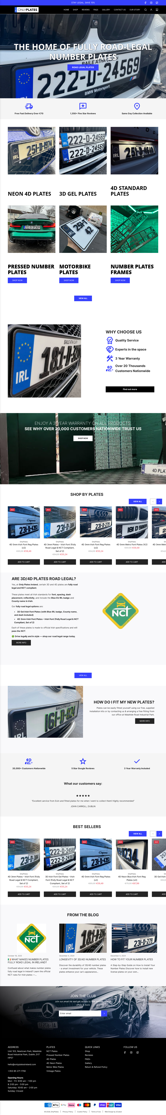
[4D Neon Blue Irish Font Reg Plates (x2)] (132, 855)
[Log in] (151, 10)
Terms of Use (96, 1112)
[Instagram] (151, 2)
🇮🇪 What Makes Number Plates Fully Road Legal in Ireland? (28, 961)
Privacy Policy (68, 1112)
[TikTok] (157, 2)
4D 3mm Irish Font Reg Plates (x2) (95, 546)
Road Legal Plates (83, 67)
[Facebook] (145, 2)
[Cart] (157, 10)
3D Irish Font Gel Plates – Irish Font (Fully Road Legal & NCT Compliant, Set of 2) (60, 880)
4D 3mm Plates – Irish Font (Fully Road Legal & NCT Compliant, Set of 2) (60, 547)
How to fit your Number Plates (132, 959)
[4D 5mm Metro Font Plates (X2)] (132, 522)
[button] (153, 501)
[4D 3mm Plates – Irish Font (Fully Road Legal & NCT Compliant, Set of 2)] (60, 522)
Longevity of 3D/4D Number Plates (82, 959)
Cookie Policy (82, 1112)
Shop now (17, 280)
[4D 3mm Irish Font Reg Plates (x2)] (96, 522)
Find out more (130, 389)
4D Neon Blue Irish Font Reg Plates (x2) (132, 878)
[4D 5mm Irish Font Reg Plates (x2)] (24, 522)
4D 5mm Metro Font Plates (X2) (131, 544)
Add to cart (24, 562)
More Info (21, 642)
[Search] (145, 10)
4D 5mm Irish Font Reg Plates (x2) (23, 546)
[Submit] (104, 1013)
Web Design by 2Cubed (113, 1112)
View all (83, 298)
